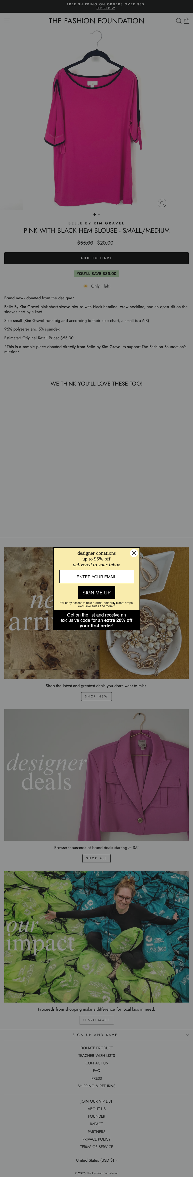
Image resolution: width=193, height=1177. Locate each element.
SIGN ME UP (96, 592)
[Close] (134, 553)
